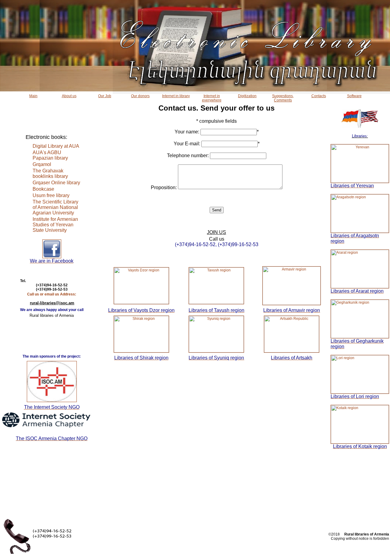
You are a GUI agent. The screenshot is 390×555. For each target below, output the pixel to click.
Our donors (140, 96)
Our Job (104, 96)
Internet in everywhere (212, 98)
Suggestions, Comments (283, 98)
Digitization (247, 96)
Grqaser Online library (56, 182)
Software (354, 96)
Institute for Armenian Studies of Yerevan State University (55, 225)
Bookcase (43, 189)
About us (69, 96)
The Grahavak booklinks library (50, 173)
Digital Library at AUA (56, 146)
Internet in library (176, 96)
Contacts (318, 96)
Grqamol (42, 164)
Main (33, 96)
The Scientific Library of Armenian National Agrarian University (55, 207)
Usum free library (51, 195)
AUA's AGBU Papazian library (50, 155)
